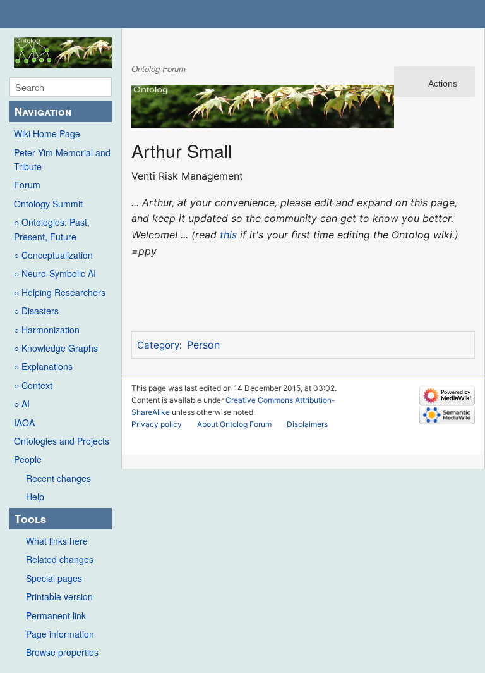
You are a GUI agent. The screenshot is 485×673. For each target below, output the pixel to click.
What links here (57, 540)
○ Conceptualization (53, 255)
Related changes (59, 559)
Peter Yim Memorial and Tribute (62, 159)
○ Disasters (36, 310)
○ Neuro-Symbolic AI (55, 273)
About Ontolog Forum (234, 424)
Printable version (59, 596)
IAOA (24, 422)
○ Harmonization (47, 329)
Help (35, 496)
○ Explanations (43, 366)
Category (158, 345)
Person (203, 344)
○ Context (33, 385)
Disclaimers (307, 424)
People (28, 459)
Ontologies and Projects (61, 441)
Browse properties (62, 652)
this (228, 234)
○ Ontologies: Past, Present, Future (52, 229)
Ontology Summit (48, 203)
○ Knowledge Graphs (56, 348)
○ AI (22, 403)
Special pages (54, 578)
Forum (27, 184)
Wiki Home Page (47, 133)
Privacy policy (156, 424)
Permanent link (56, 615)
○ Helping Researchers (59, 292)
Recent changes (58, 478)
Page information (60, 633)
